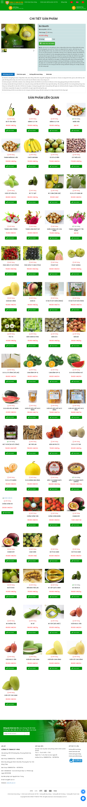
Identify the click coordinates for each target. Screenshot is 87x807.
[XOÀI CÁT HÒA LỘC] (10, 181)
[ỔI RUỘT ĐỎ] (54, 253)
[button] (2, 2)
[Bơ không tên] (10, 611)
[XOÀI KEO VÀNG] (10, 289)
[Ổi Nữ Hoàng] (76, 253)
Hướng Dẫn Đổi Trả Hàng (59, 794)
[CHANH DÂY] (10, 540)
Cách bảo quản (21, 74)
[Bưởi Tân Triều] (10, 109)
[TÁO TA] (10, 324)
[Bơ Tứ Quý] (32, 181)
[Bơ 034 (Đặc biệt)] (54, 611)
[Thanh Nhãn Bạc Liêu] (10, 145)
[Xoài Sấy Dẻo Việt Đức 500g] (32, 396)
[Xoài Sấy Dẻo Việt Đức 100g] (76, 396)
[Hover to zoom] (18, 36)
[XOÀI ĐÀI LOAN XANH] (32, 647)
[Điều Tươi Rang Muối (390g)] (76, 468)
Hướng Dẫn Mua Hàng (45, 794)
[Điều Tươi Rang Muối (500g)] (54, 468)
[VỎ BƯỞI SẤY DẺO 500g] (76, 289)
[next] (34, 50)
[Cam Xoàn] (32, 540)
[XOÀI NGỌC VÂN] (76, 611)
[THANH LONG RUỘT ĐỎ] (32, 217)
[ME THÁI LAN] (32, 432)
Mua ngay (11, 130)
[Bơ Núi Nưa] (76, 576)
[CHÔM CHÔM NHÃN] (54, 504)
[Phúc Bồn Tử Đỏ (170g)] (10, 253)
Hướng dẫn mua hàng (35, 74)
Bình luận (49, 74)
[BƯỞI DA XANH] (54, 540)
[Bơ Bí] (32, 611)
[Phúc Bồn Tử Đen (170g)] (32, 253)
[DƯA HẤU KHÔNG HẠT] (76, 360)
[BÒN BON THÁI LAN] (32, 576)
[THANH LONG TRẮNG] (10, 217)
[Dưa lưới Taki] (76, 432)
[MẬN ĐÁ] (76, 324)
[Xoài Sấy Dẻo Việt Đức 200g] (54, 396)
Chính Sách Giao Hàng (30, 2)
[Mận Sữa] (54, 324)
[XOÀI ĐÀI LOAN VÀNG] (54, 647)
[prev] (2, 50)
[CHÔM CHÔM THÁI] (32, 504)
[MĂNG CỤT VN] (32, 109)
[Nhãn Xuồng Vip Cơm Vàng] (54, 217)
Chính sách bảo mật (74, 751)
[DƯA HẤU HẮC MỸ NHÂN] (10, 396)
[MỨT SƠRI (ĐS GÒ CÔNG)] (10, 432)
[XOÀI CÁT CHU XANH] (10, 683)
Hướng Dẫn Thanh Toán (73, 794)
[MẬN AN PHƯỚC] (54, 432)
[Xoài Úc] (32, 289)
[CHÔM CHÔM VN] (7, 498)
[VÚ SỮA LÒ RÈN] (54, 145)
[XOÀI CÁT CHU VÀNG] (76, 647)
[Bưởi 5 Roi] (10, 576)
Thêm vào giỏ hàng (48, 43)
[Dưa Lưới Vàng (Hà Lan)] (10, 360)
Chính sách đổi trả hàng (75, 756)
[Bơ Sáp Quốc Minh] (54, 576)
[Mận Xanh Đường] (32, 324)
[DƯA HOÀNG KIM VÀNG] (32, 468)
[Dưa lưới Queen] (10, 468)
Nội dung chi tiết (8, 74)
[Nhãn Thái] (76, 109)
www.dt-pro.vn (11, 783)
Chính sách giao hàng (75, 754)
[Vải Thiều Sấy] (76, 145)
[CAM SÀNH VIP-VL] (32, 360)
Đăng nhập (64, 2)
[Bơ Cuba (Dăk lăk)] (54, 181)
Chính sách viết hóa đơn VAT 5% (49, 2)
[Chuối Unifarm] (32, 145)
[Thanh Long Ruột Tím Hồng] (76, 217)
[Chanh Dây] (76, 504)
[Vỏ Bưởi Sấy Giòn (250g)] (54, 289)
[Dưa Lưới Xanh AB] (76, 181)
